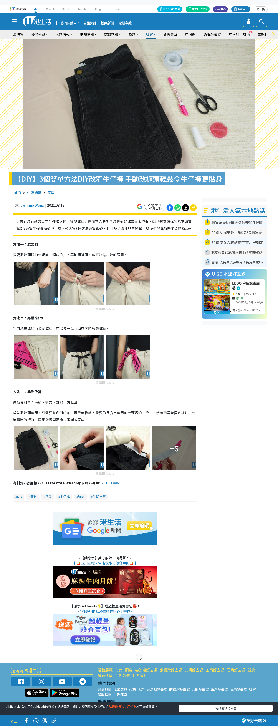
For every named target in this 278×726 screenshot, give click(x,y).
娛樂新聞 (107, 23)
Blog (98, 9)
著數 (33, 496)
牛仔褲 (65, 496)
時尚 (81, 496)
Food (65, 9)
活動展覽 (105, 670)
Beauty (82, 9)
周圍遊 (190, 34)
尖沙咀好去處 (146, 670)
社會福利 (139, 675)
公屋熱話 (89, 23)
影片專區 (170, 34)
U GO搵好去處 (171, 9)
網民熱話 (105, 689)
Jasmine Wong (32, 205)
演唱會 (18, 34)
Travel (50, 9)
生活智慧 (99, 496)
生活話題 (34, 192)
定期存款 (125, 23)
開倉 (128, 670)
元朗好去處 (194, 670)
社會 (251, 670)
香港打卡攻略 (239, 34)
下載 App (242, 9)
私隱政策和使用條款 (122, 706)
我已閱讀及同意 (226, 708)
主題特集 (264, 34)
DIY (19, 496)
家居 (51, 192)
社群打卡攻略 (199, 9)
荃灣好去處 (215, 670)
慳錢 (48, 496)
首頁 (17, 192)
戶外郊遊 (122, 675)
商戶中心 (220, 9)
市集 (118, 670)
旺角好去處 (236, 670)
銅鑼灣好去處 (171, 670)
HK (36, 9)
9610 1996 (110, 483)
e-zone (114, 9)
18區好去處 (212, 34)
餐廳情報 (105, 675)
